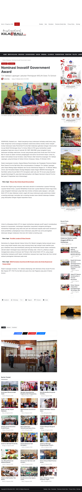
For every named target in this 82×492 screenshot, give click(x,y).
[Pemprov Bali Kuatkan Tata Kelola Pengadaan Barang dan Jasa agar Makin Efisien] (9, 471)
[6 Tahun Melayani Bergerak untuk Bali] (48, 420)
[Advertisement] (41, 11)
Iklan (46, 24)
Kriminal (44, 54)
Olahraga (51, 54)
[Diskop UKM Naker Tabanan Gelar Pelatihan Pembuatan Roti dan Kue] (48, 403)
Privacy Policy (71, 24)
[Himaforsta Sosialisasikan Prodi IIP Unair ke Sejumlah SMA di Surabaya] (9, 420)
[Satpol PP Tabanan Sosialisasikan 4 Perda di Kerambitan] (65, 277)
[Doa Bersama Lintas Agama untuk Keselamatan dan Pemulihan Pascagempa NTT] (29, 471)
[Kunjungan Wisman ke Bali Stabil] (9, 386)
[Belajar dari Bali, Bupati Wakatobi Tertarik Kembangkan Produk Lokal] (9, 403)
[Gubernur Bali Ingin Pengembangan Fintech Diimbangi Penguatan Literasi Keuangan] (48, 437)
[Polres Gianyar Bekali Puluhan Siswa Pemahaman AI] (48, 454)
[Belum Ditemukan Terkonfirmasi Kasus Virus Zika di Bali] (29, 420)
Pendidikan (11, 63)
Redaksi (41, 24)
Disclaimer (51, 24)
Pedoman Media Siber (60, 24)
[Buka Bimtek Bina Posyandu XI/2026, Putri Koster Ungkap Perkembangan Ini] (48, 386)
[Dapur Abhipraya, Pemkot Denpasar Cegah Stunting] (48, 471)
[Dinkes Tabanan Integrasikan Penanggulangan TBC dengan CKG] (65, 287)
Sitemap (78, 24)
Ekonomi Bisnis (30, 54)
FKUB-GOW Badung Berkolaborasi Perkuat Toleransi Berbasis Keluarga (75, 251)
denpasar (9, 327)
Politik (74, 54)
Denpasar (8, 60)
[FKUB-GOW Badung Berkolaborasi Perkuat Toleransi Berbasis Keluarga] (65, 250)
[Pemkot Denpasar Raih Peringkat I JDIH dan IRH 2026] (29, 437)
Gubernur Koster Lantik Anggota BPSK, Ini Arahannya (29, 356)
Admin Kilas (7, 79)
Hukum (38, 54)
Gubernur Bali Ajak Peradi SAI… (9, 443)
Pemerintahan (59, 54)
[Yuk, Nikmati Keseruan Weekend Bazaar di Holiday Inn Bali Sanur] (9, 454)
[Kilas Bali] (13, 32)
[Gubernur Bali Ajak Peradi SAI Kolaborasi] (9, 437)
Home (5, 54)
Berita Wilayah (12, 54)
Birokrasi (21, 54)
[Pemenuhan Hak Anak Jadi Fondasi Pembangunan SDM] (29, 454)
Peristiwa (68, 54)
